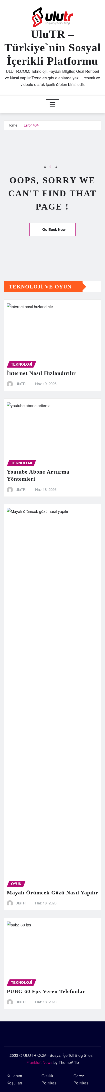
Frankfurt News (39, 1062)
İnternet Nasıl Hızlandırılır (41, 373)
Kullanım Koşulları (14, 1079)
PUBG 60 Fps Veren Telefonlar (46, 991)
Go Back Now (54, 229)
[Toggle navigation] (52, 104)
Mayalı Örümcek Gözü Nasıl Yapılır (52, 893)
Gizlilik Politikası (49, 1079)
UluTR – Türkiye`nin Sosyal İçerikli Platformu (52, 47)
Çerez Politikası (81, 1079)
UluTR (20, 383)
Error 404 (31, 124)
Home (12, 124)
